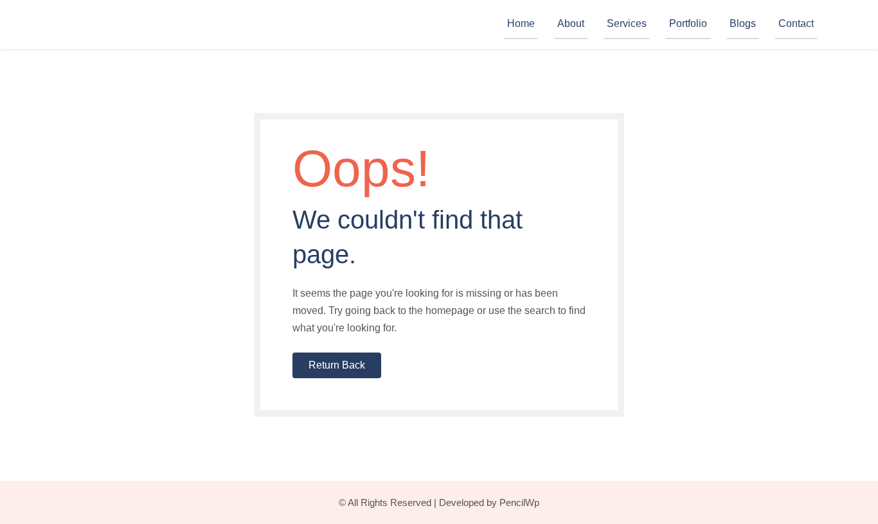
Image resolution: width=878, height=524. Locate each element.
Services (627, 23)
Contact (796, 23)
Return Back (337, 365)
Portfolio (688, 23)
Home (521, 23)
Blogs (743, 23)
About (570, 23)
